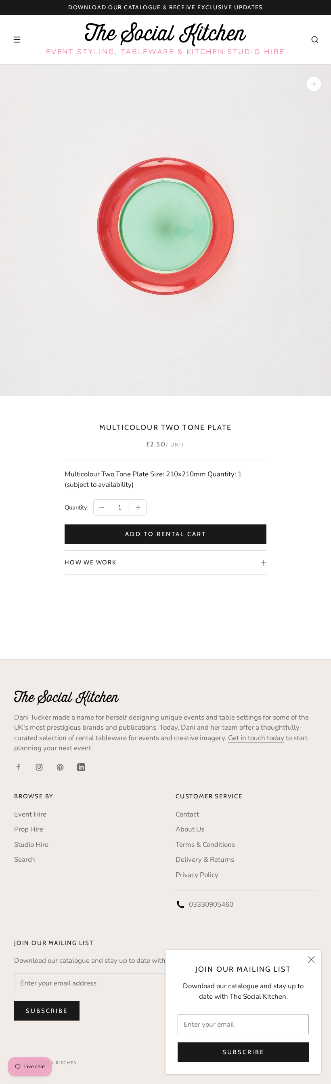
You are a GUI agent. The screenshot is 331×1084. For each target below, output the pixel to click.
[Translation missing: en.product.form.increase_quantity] (138, 507)
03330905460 (211, 904)
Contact (187, 814)
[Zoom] (314, 84)
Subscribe (243, 1052)
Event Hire (30, 814)
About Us (190, 829)
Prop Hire (28, 829)
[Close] (311, 959)
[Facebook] (18, 767)
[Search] (315, 40)
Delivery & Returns (205, 859)
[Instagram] (39, 767)
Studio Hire (31, 844)
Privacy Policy (197, 875)
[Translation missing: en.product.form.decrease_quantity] (102, 507)
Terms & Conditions (205, 844)
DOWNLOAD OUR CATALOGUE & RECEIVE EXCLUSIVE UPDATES (165, 7)
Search (24, 859)
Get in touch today (256, 738)
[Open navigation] (17, 39)
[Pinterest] (60, 767)
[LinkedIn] (81, 767)
